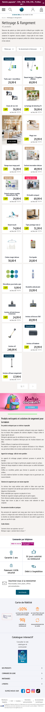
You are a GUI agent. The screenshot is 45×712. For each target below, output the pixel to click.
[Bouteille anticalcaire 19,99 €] (33, 272)
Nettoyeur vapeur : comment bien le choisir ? (13, 531)
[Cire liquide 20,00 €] (33, 242)
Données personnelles (27, 701)
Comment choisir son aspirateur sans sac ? (12, 529)
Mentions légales (5, 701)
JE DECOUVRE (12, 141)
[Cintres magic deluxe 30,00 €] (12, 242)
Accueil (4, 17)
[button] (12, 386)
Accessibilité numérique (39, 701)
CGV (11, 701)
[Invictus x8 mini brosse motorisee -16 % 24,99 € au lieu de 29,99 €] (12, 301)
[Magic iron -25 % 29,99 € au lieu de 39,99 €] (33, 123)
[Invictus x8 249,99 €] (12, 331)
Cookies (18, 701)
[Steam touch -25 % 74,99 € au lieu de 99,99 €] (12, 212)
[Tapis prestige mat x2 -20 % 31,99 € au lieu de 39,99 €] (33, 212)
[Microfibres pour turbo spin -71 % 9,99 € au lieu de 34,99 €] (12, 272)
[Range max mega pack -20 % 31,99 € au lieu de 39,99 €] (12, 153)
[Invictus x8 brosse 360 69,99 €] (33, 301)
